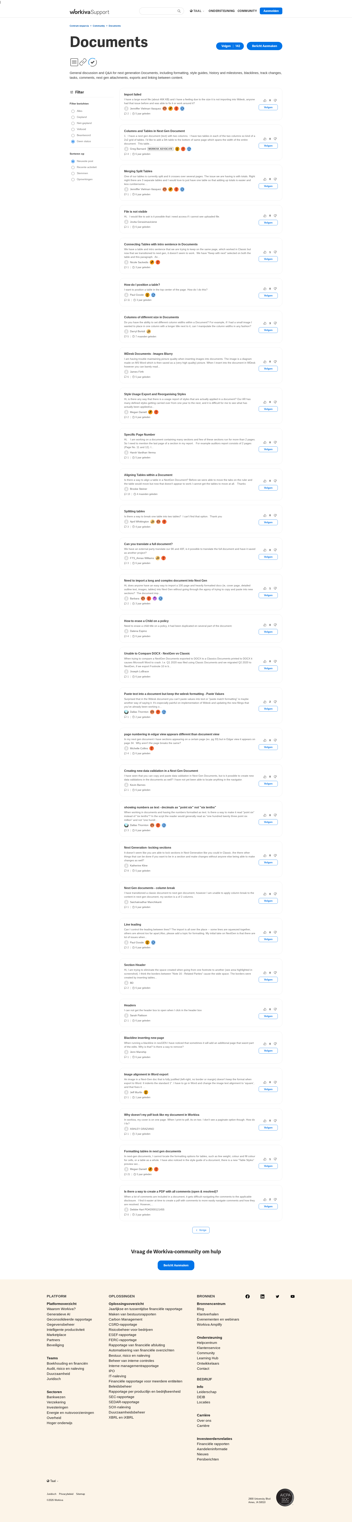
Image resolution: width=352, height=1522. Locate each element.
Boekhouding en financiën (67, 1363)
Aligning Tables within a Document (148, 475)
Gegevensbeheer (60, 1324)
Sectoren (54, 1392)
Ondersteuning (209, 1337)
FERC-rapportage (123, 1340)
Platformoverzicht (61, 1304)
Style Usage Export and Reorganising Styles (155, 394)
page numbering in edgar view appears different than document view (171, 734)
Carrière (203, 1415)
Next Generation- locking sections (147, 847)
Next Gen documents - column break (149, 888)
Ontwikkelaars (208, 1363)
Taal (197, 10)
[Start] (89, 12)
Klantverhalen (208, 1314)
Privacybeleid (66, 1494)
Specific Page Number (139, 434)
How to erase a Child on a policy (146, 621)
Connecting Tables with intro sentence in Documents (161, 244)
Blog (200, 1309)
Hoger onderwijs (59, 1423)
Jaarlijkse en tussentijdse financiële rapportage (145, 1309)
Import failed (132, 94)
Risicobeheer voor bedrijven (131, 1330)
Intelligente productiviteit (66, 1330)
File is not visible (135, 211)
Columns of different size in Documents (151, 317)
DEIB (201, 1397)
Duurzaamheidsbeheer (127, 1412)
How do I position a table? (142, 284)
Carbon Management (125, 1319)
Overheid (54, 1418)
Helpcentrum (207, 1343)
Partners (53, 1340)
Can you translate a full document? (148, 544)
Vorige (202, 1230)
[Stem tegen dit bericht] (275, 100)
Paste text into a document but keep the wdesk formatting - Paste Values (174, 693)
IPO (112, 1371)
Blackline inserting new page (144, 1037)
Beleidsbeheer (120, 1386)
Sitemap (80, 1494)
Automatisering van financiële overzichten (141, 1350)
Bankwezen (56, 1397)
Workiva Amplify (209, 1324)
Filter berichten (79, 103)
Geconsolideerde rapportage (69, 1319)
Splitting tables (134, 511)
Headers (130, 1005)
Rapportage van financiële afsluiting (137, 1345)
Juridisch (54, 1379)
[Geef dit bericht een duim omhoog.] (264, 100)
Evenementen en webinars (218, 1319)
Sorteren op (77, 153)
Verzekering (56, 1402)
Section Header (135, 964)
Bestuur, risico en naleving (129, 1355)
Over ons (204, 1420)
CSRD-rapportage (123, 1324)
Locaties (203, 1402)
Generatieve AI (58, 1314)
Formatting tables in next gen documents (152, 1151)
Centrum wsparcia (79, 26)
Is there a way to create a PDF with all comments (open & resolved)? (171, 1191)
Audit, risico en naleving (65, 1368)
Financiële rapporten (213, 1444)
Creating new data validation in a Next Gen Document (161, 770)
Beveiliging (55, 1345)
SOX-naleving (120, 1407)
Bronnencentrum (211, 1304)
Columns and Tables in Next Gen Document (154, 131)
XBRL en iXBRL (121, 1417)
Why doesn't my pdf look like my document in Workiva (161, 1114)
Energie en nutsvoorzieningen (70, 1413)
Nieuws (203, 1454)
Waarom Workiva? (61, 1309)
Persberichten (208, 1459)
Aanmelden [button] (271, 11)
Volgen (226, 46)
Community (99, 26)
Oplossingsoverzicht (126, 1304)
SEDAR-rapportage (124, 1402)
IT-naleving (117, 1376)
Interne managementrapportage (134, 1366)
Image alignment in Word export (146, 1074)
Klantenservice (208, 1348)
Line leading (132, 924)
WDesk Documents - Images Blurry (148, 353)
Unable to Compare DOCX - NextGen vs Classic (157, 653)
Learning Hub (207, 1358)
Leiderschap (207, 1392)
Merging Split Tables (138, 171)
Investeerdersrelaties (214, 1439)
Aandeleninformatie (212, 1449)
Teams (52, 1358)
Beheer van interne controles (131, 1361)
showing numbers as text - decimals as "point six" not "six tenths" (170, 807)
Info (200, 1387)
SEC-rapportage (121, 1397)
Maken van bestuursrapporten (132, 1314)
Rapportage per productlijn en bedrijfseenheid (145, 1391)
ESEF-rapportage (122, 1335)
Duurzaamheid (58, 1374)
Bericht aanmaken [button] (264, 46)
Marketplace (56, 1335)
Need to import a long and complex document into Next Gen (165, 580)
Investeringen (57, 1407)
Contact (203, 1368)
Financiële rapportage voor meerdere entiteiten (145, 1381)
